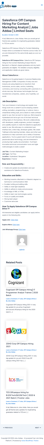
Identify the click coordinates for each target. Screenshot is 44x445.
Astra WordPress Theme (29, 441)
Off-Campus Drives (30, 299)
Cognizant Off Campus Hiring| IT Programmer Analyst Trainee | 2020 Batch (22, 292)
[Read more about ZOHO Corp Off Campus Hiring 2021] (16, 330)
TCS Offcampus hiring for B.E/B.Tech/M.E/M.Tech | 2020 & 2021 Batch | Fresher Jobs (20, 395)
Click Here (14, 220)
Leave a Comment (11, 299)
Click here (16, 225)
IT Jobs (20, 299)
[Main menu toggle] (42, 5)
